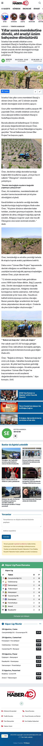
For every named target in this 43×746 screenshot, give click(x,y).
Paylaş (6, 91)
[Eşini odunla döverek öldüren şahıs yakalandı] (11, 473)
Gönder (6, 537)
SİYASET (37, 9)
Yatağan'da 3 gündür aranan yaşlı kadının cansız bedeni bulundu (10, 462)
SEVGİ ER (17, 432)
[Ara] (40, 3)
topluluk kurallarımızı (21, 544)
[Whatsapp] (21, 703)
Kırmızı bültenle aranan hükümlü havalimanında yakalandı (31, 462)
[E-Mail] (15, 436)
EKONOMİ (27, 9)
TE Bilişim (27, 743)
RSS (5, 736)
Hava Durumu (29, 711)
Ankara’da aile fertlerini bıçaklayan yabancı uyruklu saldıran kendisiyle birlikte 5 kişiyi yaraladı (11, 503)
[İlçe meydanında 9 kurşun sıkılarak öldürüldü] (31, 492)
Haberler (4, 26)
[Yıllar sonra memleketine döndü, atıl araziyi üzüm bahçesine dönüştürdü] (21, 76)
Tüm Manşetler (9, 721)
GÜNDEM (16, 9)
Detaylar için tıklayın (21, 616)
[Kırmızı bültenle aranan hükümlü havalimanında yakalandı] (31, 453)
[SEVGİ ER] (7, 433)
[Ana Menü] (2, 3)
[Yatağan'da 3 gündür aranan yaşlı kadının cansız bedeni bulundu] (11, 453)
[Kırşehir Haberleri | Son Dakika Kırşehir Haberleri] (20, 3)
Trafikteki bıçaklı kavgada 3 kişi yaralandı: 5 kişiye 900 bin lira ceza (31, 481)
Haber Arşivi (8, 726)
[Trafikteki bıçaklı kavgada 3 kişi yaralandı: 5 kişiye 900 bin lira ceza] (31, 473)
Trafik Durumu (8, 716)
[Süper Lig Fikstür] (40, 624)
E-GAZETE (6, 9)
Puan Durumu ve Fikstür (32, 716)
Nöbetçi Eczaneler (10, 711)
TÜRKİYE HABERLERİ (18, 26)
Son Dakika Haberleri (32, 721)
